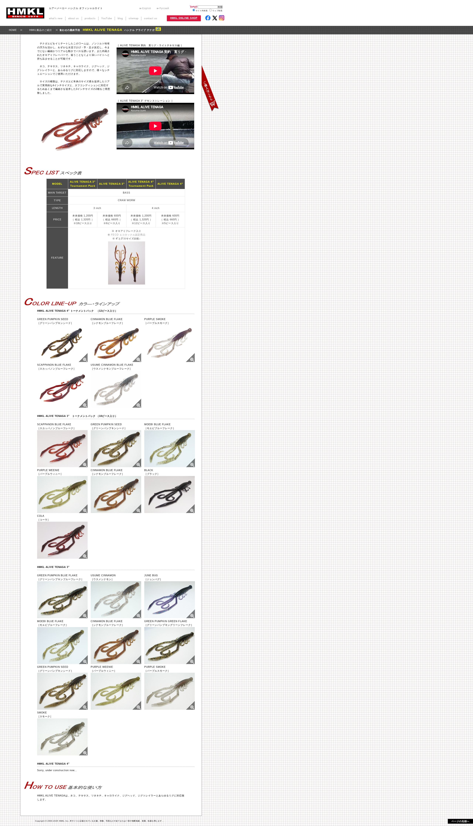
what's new (55, 18)
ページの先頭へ (460, 821)
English (146, 8)
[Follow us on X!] (215, 18)
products (90, 18)
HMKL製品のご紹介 (39, 30)
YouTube (106, 18)
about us (73, 18)
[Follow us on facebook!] (208, 18)
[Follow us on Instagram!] (221, 18)
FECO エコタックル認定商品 (128, 234)
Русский (164, 8)
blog (120, 18)
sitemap (133, 18)
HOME (11, 30)
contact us (150, 18)
